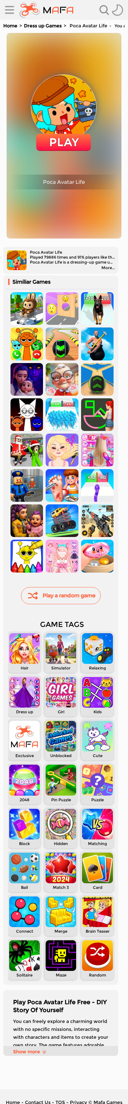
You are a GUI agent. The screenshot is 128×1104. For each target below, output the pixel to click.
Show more (26, 1052)
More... (108, 267)
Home (10, 26)
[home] (46, 10)
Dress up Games (43, 26)
